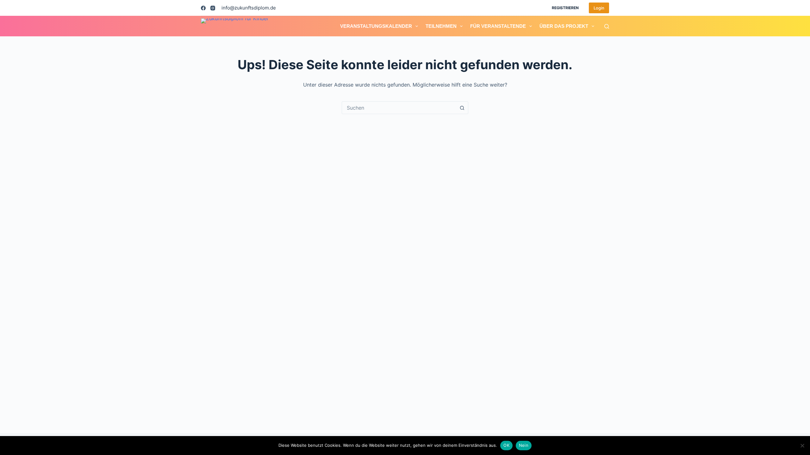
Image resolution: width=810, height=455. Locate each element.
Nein (523, 445)
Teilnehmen (441, 26)
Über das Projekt (563, 26)
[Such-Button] (462, 108)
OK (506, 445)
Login (599, 7)
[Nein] (802, 445)
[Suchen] (606, 26)
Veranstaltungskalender (376, 26)
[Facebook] (203, 8)
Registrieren (565, 7)
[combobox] (399, 107)
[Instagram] (212, 8)
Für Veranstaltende (498, 26)
